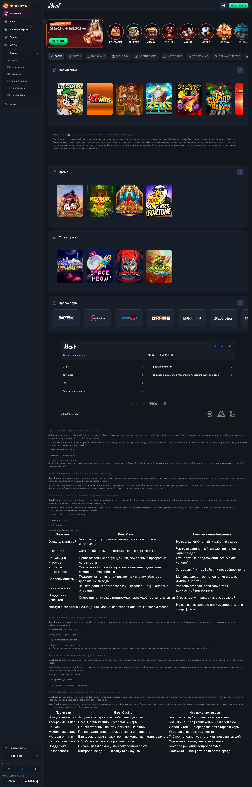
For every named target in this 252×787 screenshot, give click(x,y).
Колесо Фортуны (18, 6)
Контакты (68, 375)
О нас (66, 366)
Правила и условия (162, 366)
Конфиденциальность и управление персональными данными (185, 375)
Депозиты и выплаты (74, 391)
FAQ (64, 383)
